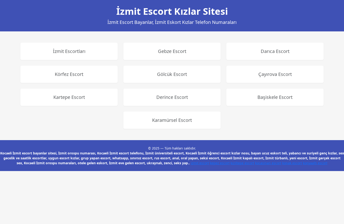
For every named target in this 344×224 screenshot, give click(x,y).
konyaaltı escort (315, 163)
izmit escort (200, 163)
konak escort (292, 163)
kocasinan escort (268, 163)
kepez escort (220, 163)
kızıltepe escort (242, 163)
